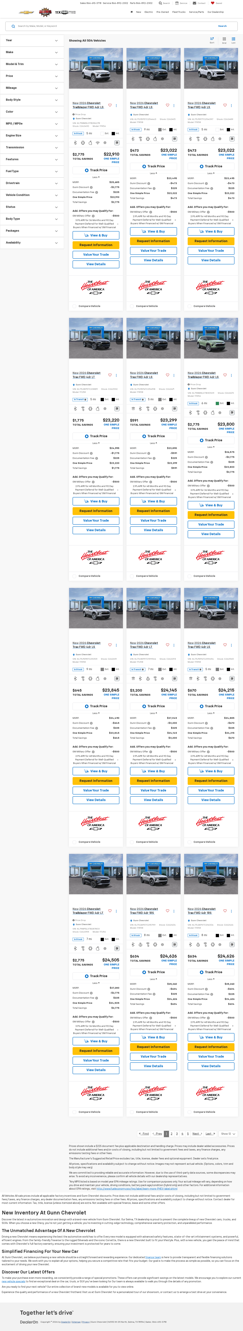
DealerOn (65, 1322)
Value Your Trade (96, 254)
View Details (96, 264)
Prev (158, 1134)
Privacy (85, 1322)
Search (222, 26)
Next (196, 1134)
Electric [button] (149, 12)
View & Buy (98, 235)
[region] (96, 205)
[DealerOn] (29, 1322)
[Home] (131, 12)
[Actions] (116, 105)
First (145, 1134)
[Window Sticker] (117, 142)
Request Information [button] (96, 245)
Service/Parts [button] (196, 12)
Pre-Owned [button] (163, 12)
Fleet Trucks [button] (179, 12)
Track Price (98, 170)
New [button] (138, 12)
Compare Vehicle (89, 306)
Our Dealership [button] (216, 12)
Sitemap (76, 1322)
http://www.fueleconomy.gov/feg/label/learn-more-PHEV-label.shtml (137, 1189)
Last (209, 1134)
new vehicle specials (13, 1281)
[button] (119, 68)
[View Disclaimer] (105, 142)
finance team (153, 1257)
